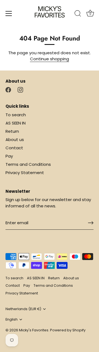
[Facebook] (8, 89)
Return (12, 131)
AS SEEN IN (16, 123)
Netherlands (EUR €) (23, 309)
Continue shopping (49, 59)
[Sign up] (91, 223)
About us (15, 139)
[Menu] (9, 13)
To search (16, 115)
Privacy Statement (25, 172)
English (12, 319)
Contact (14, 148)
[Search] (78, 14)
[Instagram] (20, 89)
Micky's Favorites (33, 330)
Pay (9, 156)
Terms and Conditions (28, 164)
